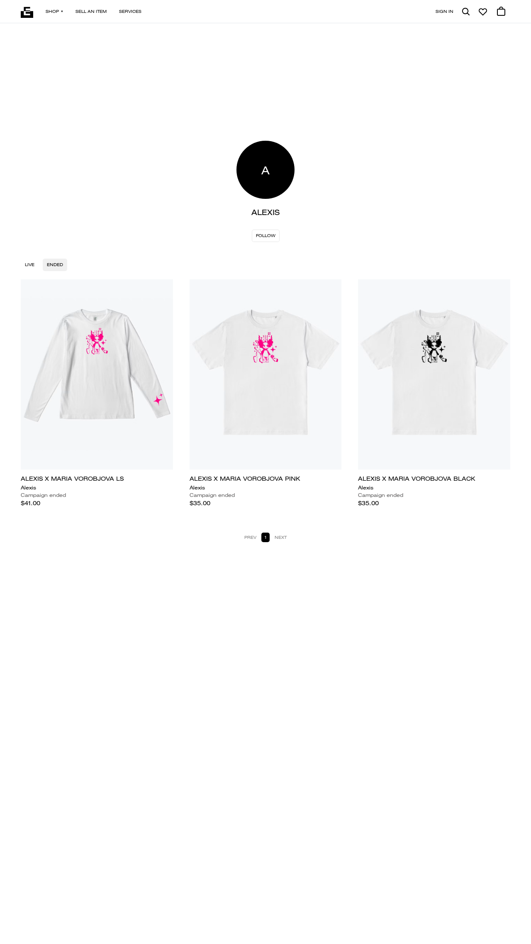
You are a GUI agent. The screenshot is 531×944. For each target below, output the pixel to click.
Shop (52, 11)
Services (130, 11)
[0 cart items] (501, 11)
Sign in (444, 11)
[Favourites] (483, 11)
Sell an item (91, 11)
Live (29, 264)
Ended (55, 264)
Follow (265, 235)
